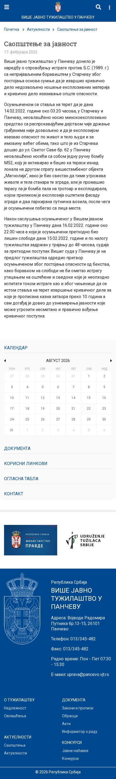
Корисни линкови (25, 463)
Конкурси (70, 758)
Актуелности (38, 29)
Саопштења (14, 745)
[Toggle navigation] (6, 7)
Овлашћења (15, 716)
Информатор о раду (79, 731)
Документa (17, 448)
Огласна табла (21, 478)
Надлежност (15, 708)
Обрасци (70, 716)
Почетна (11, 29)
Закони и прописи (77, 708)
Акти (66, 724)
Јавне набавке (75, 751)
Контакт (13, 493)
